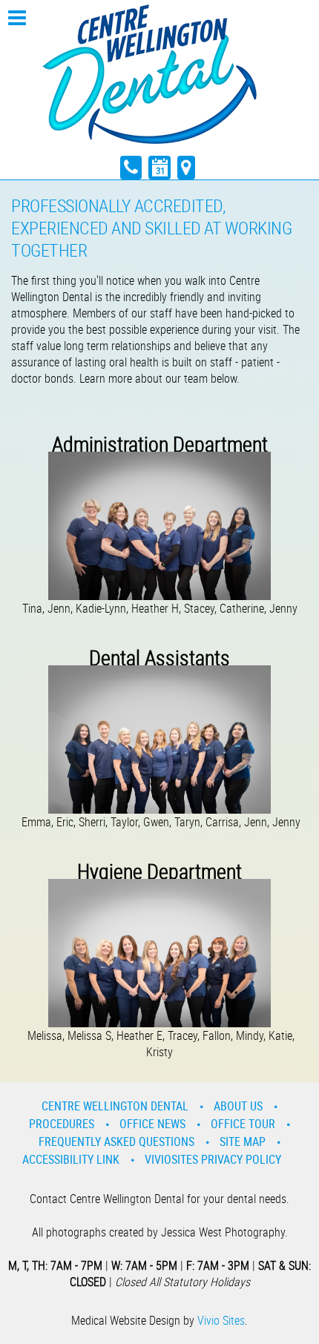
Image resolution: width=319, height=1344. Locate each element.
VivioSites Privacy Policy (213, 1159)
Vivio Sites (221, 1320)
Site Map (243, 1141)
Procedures (61, 1124)
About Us (238, 1106)
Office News (152, 1124)
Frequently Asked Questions (116, 1141)
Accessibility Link (70, 1159)
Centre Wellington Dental (115, 1106)
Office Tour (243, 1124)
